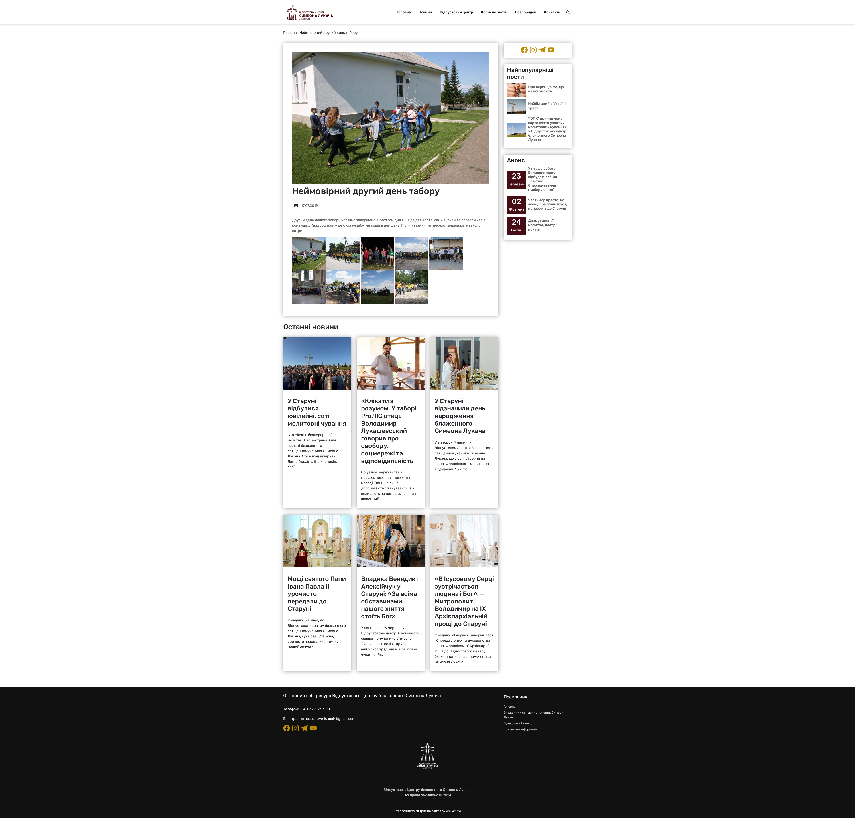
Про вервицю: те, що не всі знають (546, 89)
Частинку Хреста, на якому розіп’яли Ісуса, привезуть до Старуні (547, 204)
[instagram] (533, 50)
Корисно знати (494, 12)
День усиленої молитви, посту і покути (542, 225)
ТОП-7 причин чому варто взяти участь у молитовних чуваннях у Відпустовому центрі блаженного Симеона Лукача (547, 129)
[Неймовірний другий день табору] (309, 253)
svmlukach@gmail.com (336, 719)
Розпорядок (525, 12)
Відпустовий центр (456, 12)
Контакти (552, 12)
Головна (404, 12)
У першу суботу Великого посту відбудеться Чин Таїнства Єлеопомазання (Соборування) (542, 179)
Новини (425, 12)
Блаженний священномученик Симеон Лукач (533, 715)
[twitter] (551, 50)
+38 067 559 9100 (315, 709)
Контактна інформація (520, 729)
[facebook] (524, 50)
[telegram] (542, 50)
